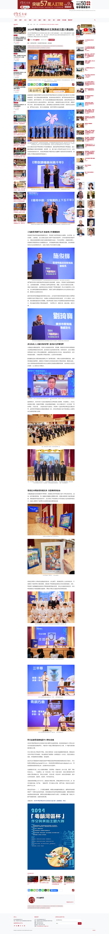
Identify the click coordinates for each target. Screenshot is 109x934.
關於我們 (70, 20)
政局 (16, 20)
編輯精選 (86, 105)
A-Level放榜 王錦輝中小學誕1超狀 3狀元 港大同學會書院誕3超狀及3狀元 (90, 83)
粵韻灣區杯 (43, 47)
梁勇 (86, 146)
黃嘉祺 (48, 47)
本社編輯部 (36, 40)
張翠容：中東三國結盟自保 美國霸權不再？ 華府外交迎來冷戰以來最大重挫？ (20, 223)
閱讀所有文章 (70, 902)
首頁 (28, 24)
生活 (35, 20)
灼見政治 (15, 35)
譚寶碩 (86, 70)
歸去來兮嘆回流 (88, 165)
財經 (30, 20)
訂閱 (80, 923)
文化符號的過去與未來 (89, 40)
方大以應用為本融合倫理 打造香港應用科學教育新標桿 (90, 48)
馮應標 (86, 166)
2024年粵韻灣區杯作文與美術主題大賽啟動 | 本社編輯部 (48, 24)
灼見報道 (15, 53)
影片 (54, 20)
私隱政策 (94, 930)
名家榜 (58, 20)
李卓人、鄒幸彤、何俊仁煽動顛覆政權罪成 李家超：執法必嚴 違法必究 (90, 110)
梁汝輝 (86, 120)
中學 (34, 24)
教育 (20, 20)
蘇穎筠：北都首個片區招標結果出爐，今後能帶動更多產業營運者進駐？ (20, 124)
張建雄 (86, 173)
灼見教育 (51, 40)
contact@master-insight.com (42, 926)
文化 (25, 20)
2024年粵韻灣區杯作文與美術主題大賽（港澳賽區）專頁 (50, 801)
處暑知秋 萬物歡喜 (88, 123)
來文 (86, 91)
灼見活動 (64, 20)
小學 (37, 24)
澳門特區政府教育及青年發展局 (34, 47)
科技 (49, 20)
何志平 (86, 41)
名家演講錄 (16, 102)
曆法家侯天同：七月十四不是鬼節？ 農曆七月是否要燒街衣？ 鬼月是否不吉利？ (20, 190)
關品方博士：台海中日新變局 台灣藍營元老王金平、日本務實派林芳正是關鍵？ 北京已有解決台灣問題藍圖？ (90, 56)
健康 (40, 20)
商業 (44, 20)
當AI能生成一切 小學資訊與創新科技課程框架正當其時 (90, 117)
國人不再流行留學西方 (89, 172)
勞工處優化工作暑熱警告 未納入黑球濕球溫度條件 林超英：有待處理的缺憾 (20, 39)
